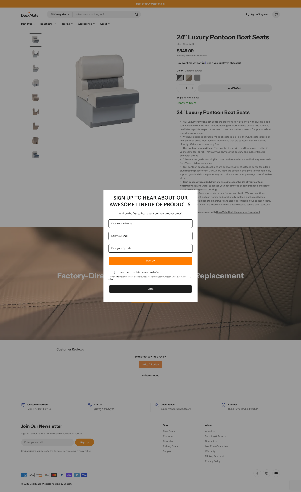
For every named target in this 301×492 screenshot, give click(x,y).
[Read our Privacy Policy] (191, 277)
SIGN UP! (150, 261)
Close (150, 289)
